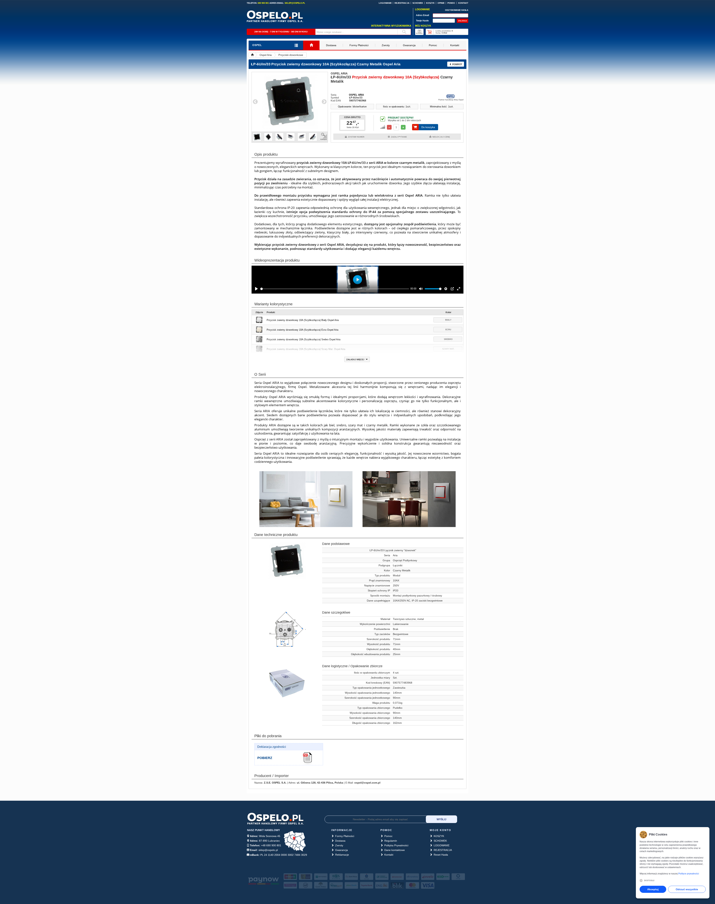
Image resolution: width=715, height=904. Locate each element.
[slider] (334, 289)
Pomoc (433, 45)
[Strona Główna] (311, 45)
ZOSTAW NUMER (356, 137)
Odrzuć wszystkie (687, 889)
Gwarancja (409, 45)
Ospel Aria (266, 54)
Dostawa (331, 45)
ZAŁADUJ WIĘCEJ (355, 359)
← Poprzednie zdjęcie (255, 102)
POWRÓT (457, 64)
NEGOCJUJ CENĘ (441, 137)
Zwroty (386, 45)
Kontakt (454, 45)
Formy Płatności (358, 45)
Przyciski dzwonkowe (290, 54)
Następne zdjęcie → (324, 102)
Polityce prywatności (688, 873)
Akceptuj (653, 889)
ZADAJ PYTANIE (399, 137)
